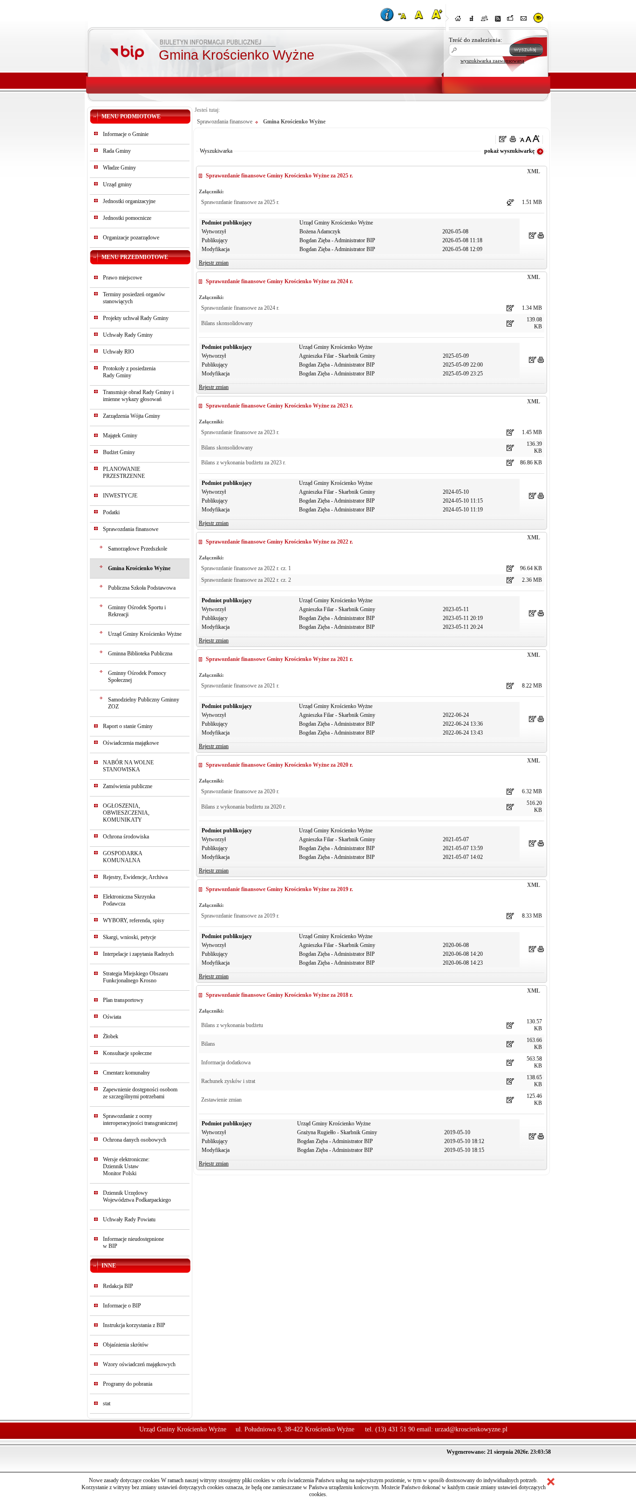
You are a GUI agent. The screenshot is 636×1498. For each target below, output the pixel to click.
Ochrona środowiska (126, 836)
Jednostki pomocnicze (127, 218)
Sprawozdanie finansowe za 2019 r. (240, 915)
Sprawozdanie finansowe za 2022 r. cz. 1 (246, 568)
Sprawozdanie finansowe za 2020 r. (240, 791)
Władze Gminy (119, 167)
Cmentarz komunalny (126, 1072)
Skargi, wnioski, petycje (129, 937)
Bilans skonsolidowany (227, 323)
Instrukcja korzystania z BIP (134, 1325)
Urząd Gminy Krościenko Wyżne (145, 634)
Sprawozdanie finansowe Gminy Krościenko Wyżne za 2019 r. (279, 889)
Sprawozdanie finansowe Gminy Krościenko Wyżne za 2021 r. (279, 659)
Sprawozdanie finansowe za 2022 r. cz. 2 (246, 580)
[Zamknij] (550, 1481)
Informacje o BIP (122, 1305)
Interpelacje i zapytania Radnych (138, 954)
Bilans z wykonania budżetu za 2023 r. (243, 462)
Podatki (111, 512)
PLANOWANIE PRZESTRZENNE (124, 472)
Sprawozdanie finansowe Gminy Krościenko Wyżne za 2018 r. (279, 995)
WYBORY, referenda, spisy (133, 920)
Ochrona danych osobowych (134, 1140)
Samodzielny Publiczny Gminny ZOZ (143, 703)
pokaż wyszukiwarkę (509, 151)
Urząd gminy (117, 184)
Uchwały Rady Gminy (128, 335)
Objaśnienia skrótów (126, 1344)
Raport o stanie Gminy (128, 726)
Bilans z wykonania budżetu (232, 1025)
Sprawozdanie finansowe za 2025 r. (240, 202)
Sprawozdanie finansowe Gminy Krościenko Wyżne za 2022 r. (279, 541)
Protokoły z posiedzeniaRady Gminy (129, 372)
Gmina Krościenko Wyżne (139, 568)
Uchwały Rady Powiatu (129, 1219)
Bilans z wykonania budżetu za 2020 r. (243, 806)
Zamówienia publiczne (127, 786)
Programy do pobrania (127, 1384)
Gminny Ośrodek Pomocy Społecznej (137, 676)
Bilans (208, 1044)
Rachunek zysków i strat (228, 1081)
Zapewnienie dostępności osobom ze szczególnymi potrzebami (140, 1093)
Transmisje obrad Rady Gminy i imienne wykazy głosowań (138, 395)
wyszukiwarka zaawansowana (492, 60)
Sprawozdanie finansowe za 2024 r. (240, 308)
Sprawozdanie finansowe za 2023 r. (240, 432)
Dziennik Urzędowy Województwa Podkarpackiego (137, 1196)
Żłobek (110, 1036)
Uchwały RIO (118, 351)
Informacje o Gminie (126, 134)
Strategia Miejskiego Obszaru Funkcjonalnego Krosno (135, 977)
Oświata (112, 1017)
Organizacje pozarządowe (131, 237)
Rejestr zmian (214, 262)
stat (106, 1403)
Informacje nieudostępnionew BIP (133, 1242)
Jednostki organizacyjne (129, 201)
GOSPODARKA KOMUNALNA (122, 857)
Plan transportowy (123, 1000)
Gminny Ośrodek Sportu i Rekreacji (137, 611)
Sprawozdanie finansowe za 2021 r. (240, 685)
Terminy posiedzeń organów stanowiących (134, 298)
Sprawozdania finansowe (130, 529)
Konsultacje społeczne (127, 1053)
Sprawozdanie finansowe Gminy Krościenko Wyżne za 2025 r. (279, 175)
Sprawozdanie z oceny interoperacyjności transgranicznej (140, 1119)
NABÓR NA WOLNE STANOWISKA (128, 766)
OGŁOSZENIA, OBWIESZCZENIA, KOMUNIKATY (126, 813)
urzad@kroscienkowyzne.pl (471, 1429)
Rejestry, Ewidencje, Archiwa (135, 877)
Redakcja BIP (118, 1286)
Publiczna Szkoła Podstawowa (142, 588)
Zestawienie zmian (221, 1099)
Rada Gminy (117, 151)
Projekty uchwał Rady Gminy (136, 318)
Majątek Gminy (120, 435)
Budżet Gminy (119, 452)
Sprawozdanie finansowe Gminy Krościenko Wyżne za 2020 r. (279, 765)
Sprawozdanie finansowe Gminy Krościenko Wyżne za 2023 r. (279, 405)
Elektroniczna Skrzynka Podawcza (129, 900)
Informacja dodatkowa (225, 1062)
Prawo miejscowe (122, 277)
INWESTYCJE (120, 495)
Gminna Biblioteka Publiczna (140, 653)
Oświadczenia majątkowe (131, 743)
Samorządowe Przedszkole (137, 548)
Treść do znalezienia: (475, 39)
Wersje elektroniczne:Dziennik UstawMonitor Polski (126, 1166)
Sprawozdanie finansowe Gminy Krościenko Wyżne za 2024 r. (279, 281)
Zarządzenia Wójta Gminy (131, 416)
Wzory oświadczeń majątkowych (139, 1364)
